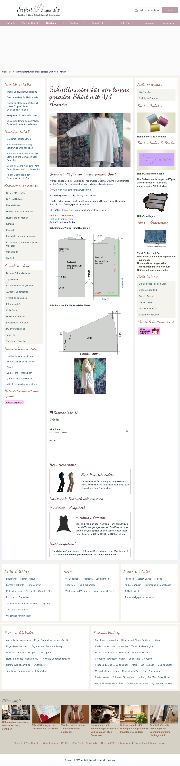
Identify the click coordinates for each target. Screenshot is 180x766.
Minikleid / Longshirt (91, 517)
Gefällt (10, 367)
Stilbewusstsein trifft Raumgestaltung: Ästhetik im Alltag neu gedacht (134, 728)
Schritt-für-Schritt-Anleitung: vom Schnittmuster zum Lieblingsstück (23, 167)
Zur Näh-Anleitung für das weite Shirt (72, 189)
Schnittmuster (33, 743)
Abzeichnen (87, 488)
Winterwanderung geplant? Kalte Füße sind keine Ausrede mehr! (23, 122)
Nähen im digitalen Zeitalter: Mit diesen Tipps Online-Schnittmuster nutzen (22, 106)
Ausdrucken (105, 488)
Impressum (125, 743)
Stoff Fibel (77, 743)
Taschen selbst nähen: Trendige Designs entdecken (73, 728)
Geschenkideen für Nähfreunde (22, 97)
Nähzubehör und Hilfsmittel (151, 136)
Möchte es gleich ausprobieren (22, 384)
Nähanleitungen (50, 743)
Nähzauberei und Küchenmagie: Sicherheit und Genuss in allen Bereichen (23, 157)
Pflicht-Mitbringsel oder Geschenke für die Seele (19, 176)
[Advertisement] (90, 47)
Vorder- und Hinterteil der (19, 372)
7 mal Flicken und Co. (148, 253)
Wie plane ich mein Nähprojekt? (23, 115)
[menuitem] (10, 23)
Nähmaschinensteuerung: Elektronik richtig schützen (20, 146)
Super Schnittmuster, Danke (21, 361)
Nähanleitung (109, 484)
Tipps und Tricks (109, 743)
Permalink (90, 431)
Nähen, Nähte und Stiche (150, 173)
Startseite (6, 71)
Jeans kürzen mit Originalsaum (153, 266)
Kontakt (162, 743)
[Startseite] (37, 10)
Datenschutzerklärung (145, 743)
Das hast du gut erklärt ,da (20, 356)
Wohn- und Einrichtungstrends (22, 91)
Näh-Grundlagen (146, 216)
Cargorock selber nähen (19, 138)
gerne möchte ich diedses (19, 378)
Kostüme (65, 743)
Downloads (91, 743)
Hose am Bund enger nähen (152, 263)
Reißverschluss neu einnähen (153, 270)
